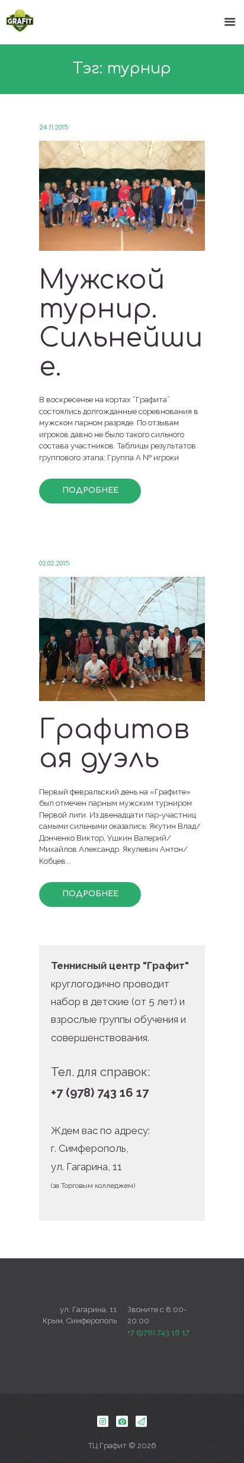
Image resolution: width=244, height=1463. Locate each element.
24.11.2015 (54, 127)
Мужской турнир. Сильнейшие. (121, 324)
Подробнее (90, 490)
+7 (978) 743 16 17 (158, 1332)
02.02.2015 (54, 563)
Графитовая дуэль (114, 744)
